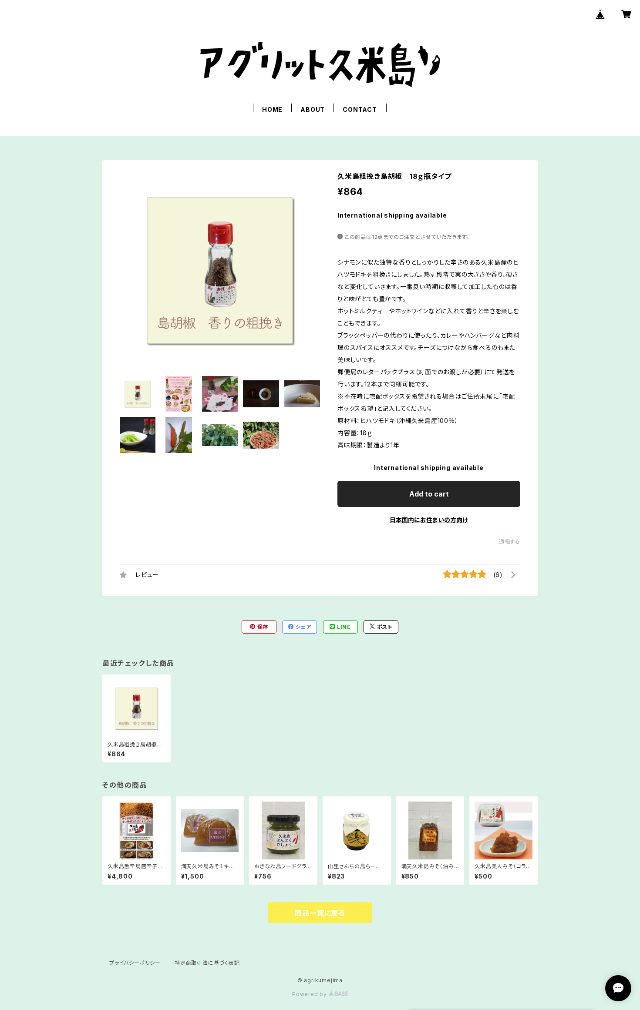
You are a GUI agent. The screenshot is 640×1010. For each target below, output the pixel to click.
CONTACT (360, 109)
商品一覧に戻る (320, 913)
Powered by (310, 994)
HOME (272, 109)
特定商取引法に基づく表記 (207, 963)
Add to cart (429, 494)
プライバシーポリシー (135, 963)
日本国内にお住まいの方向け (429, 519)
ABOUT (312, 109)
